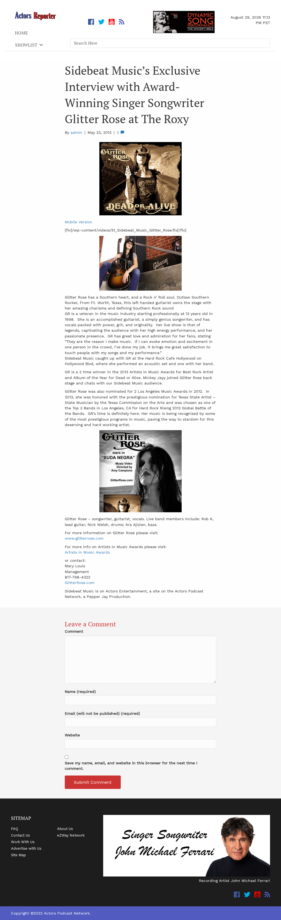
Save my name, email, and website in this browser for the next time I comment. (131, 766)
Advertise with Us (26, 848)
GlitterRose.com (79, 582)
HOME (21, 33)
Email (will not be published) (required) (102, 713)
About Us (65, 829)
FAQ (14, 829)
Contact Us (20, 835)
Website (72, 735)
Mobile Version (78, 222)
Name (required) (80, 691)
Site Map (18, 855)
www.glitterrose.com (84, 538)
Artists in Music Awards (87, 552)
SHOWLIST (26, 45)
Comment (74, 631)
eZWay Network (71, 835)
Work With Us (23, 842)
